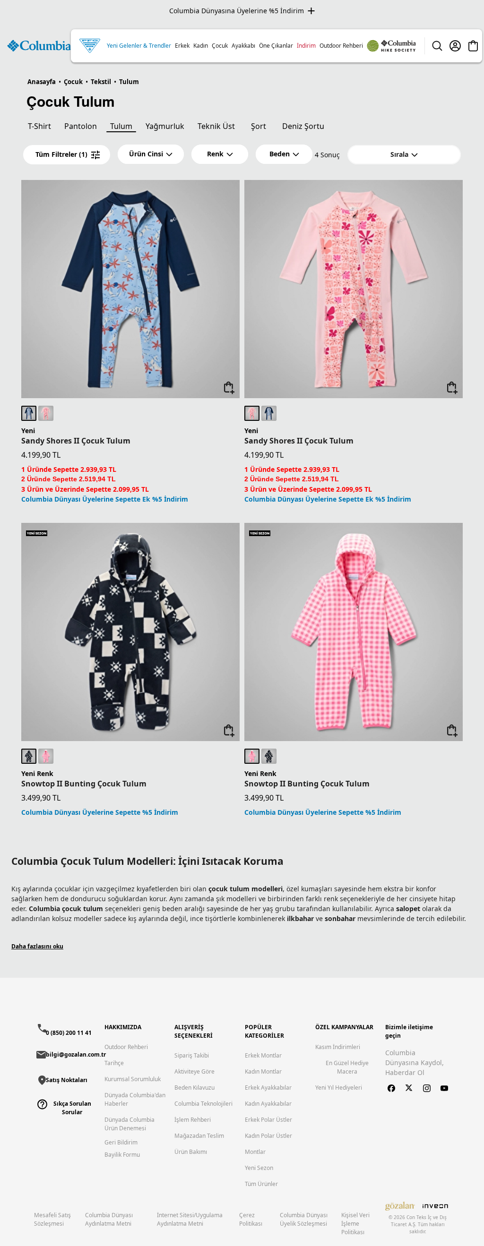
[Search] (437, 45)
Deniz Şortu (303, 126)
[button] (151, 154)
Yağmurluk (165, 126)
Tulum (121, 126)
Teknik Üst (216, 126)
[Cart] (473, 45)
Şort (258, 126)
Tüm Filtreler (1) (61, 154)
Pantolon (80, 126)
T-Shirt (39, 126)
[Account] (455, 45)
